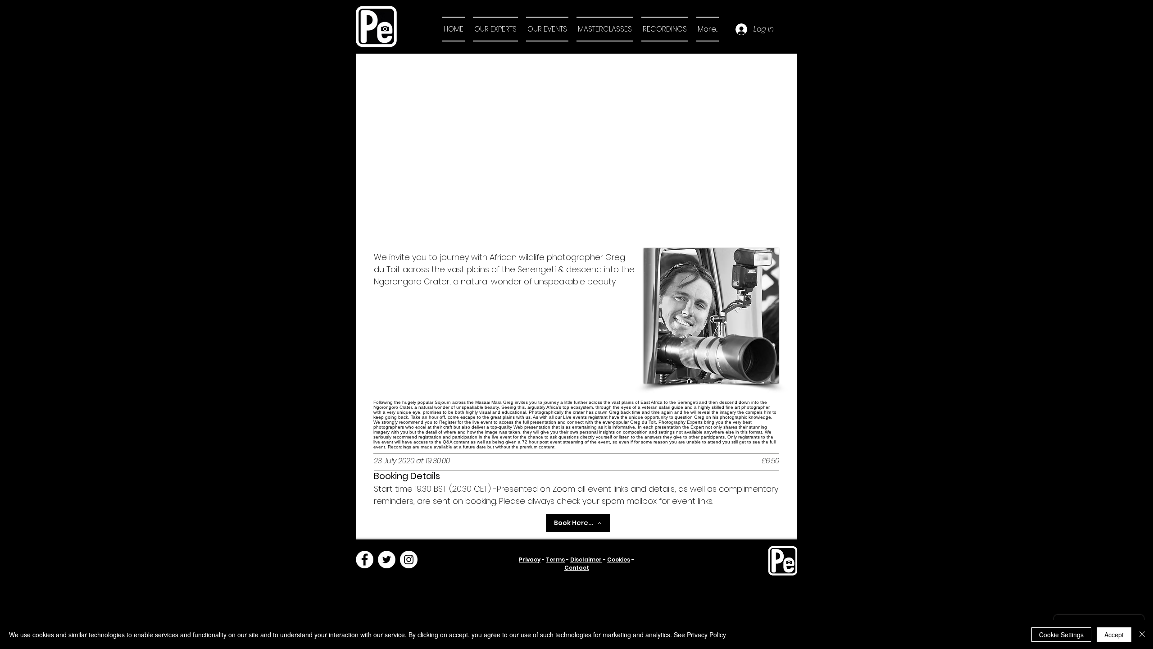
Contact (576, 567)
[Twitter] (386, 559)
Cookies (618, 559)
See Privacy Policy (700, 634)
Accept (1114, 634)
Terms (555, 559)
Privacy (529, 559)
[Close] (1142, 634)
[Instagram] (409, 559)
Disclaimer (586, 559)
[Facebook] (364, 559)
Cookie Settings (1061, 634)
